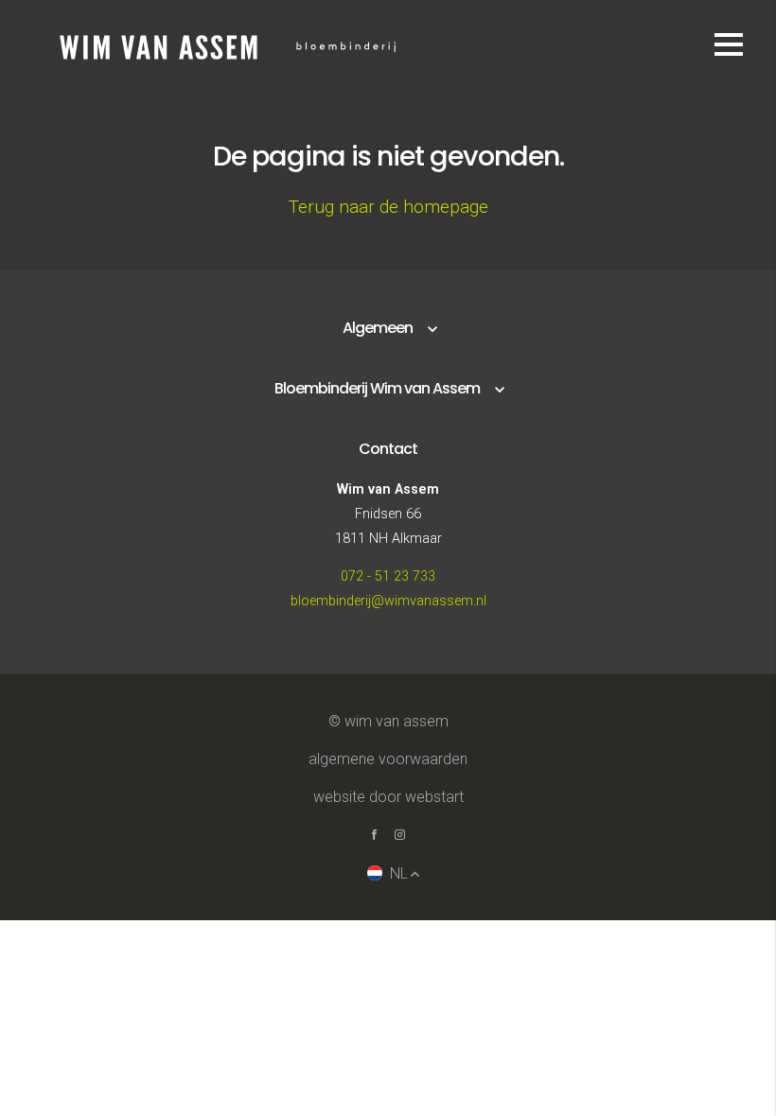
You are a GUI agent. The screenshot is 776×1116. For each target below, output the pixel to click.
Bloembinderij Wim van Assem (377, 388)
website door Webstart (388, 797)
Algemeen (378, 328)
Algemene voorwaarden (388, 759)
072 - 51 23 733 (388, 576)
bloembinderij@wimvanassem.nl (388, 601)
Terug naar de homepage (388, 207)
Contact (388, 449)
